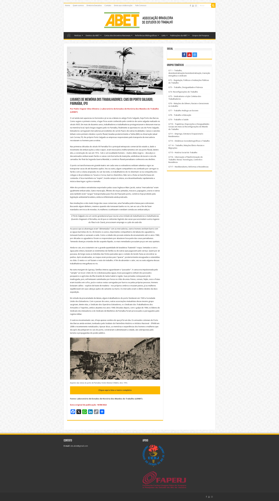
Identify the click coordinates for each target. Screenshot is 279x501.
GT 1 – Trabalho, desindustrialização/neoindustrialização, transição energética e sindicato (189, 73)
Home (67, 6)
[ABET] (139, 19)
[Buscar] (213, 5)
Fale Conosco (140, 6)
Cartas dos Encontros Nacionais (117, 35)
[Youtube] (193, 5)
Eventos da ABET (93, 35)
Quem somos (78, 6)
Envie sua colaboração (123, 6)
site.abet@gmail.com (79, 446)
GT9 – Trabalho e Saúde (178, 119)
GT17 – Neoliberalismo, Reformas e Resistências (188, 167)
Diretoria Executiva (94, 6)
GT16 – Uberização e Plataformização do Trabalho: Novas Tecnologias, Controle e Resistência (185, 159)
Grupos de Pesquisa (200, 35)
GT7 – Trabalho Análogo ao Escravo (183, 110)
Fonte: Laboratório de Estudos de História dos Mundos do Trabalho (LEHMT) (106, 399)
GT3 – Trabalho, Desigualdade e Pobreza (185, 87)
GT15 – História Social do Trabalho (182, 152)
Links (164, 35)
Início (69, 35)
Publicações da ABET (179, 35)
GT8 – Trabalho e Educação (179, 115)
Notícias (77, 35)
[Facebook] (190, 5)
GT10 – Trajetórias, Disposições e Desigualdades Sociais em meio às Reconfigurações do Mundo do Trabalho (188, 126)
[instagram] (196, 5)
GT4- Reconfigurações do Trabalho (183, 92)
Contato (107, 6)
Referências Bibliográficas (146, 35)
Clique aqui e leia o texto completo (115, 390)
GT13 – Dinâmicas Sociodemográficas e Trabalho (189, 141)
